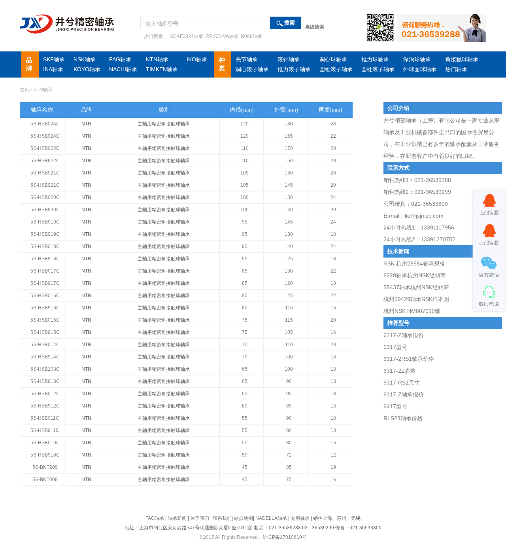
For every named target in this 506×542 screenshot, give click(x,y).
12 (333, 455)
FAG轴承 (120, 59)
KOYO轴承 (87, 69)
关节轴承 (247, 59)
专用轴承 (300, 518)
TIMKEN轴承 (162, 69)
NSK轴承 (85, 59)
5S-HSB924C (45, 136)
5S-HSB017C (45, 271)
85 (244, 271)
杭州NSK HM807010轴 (411, 311)
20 (333, 160)
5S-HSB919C (45, 234)
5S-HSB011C (44, 418)
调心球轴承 (333, 59)
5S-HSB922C (45, 160)
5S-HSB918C (45, 259)
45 (244, 467)
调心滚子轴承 (252, 69)
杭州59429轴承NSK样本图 (416, 299)
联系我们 (222, 518)
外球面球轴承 (419, 69)
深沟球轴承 (417, 59)
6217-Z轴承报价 (403, 335)
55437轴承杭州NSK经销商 (416, 287)
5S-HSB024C (45, 124)
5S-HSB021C (45, 173)
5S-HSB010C (45, 442)
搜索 (289, 23)
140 (289, 209)
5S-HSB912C (45, 406)
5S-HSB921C (45, 185)
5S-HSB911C (44, 430)
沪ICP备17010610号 (284, 537)
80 (244, 295)
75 (244, 320)
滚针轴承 (289, 59)
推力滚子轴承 (294, 69)
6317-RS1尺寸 (401, 382)
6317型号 (395, 347)
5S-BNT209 (45, 467)
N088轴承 (251, 36)
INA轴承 (53, 69)
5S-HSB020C (45, 197)
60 (244, 393)
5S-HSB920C (45, 209)
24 (333, 197)
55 (244, 418)
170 (289, 148)
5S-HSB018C (45, 246)
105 (244, 173)
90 (244, 246)
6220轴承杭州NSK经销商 (414, 275)
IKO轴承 (197, 59)
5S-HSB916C (45, 308)
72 (289, 455)
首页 (24, 90)
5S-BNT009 (45, 479)
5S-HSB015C (45, 320)
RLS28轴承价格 (403, 418)
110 (245, 148)
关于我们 (199, 518)
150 (289, 160)
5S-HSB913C (45, 381)
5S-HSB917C (45, 283)
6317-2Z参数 (399, 371)
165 (289, 136)
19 (333, 467)
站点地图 (243, 518)
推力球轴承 (375, 59)
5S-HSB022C (45, 148)
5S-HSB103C (45, 369)
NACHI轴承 (123, 69)
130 (289, 234)
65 (244, 369)
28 (333, 124)
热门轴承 (456, 69)
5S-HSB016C (45, 295)
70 (244, 344)
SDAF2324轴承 (186, 36)
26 (333, 173)
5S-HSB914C (45, 357)
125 (289, 259)
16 (333, 308)
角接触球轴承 (461, 59)
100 (244, 197)
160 (289, 173)
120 (244, 124)
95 (244, 222)
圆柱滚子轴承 (378, 69)
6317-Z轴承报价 (403, 394)
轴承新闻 (177, 518)
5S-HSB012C (45, 393)
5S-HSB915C (45, 332)
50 (244, 442)
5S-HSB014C (45, 344)
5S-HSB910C (45, 455)
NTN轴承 (157, 59)
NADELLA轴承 (271, 518)
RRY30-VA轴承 (221, 36)
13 (333, 381)
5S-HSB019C (45, 222)
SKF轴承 (54, 59)
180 (289, 124)
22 (333, 136)
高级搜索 (314, 27)
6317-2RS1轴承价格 (408, 359)
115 (289, 320)
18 (333, 234)
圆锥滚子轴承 (336, 69)
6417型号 (395, 406)
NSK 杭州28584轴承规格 (414, 263)
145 (289, 185)
